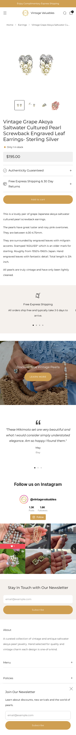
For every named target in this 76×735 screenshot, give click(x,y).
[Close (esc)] (71, 689)
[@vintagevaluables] (23, 499)
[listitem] (38, 3)
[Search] (64, 13)
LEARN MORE (38, 376)
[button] (34, 467)
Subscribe (38, 725)
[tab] (33, 325)
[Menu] (5, 13)
